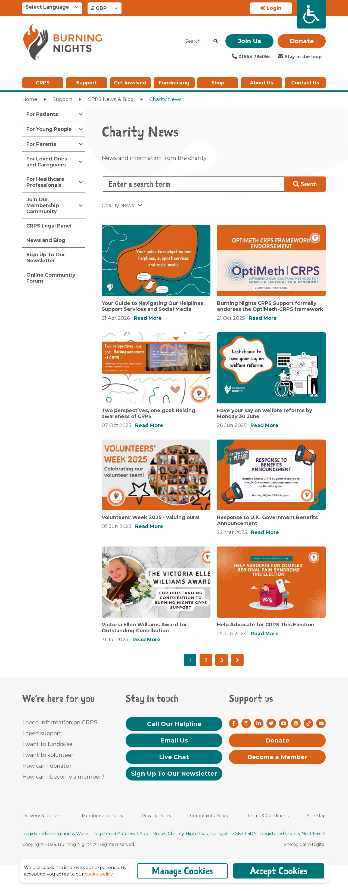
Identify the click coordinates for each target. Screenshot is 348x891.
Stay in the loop (302, 56)
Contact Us (305, 83)
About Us (261, 83)
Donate (302, 41)
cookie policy (99, 874)
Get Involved (130, 83)
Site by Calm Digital (305, 844)
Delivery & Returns (42, 815)
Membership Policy (102, 815)
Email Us (174, 740)
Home (29, 99)
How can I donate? (47, 766)
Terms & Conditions (267, 815)
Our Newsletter (174, 773)
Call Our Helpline (174, 724)
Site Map (316, 815)
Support (86, 83)
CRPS (43, 83)
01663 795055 (253, 56)
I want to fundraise (47, 744)
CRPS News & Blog (111, 99)
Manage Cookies (182, 870)
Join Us (249, 41)
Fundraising (174, 83)
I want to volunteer (47, 755)
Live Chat (174, 757)
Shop (217, 83)
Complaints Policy (209, 815)
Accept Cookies (278, 870)
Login (273, 8)
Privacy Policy (157, 815)
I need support (41, 733)
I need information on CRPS (59, 722)
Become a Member (277, 757)
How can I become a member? (63, 776)
